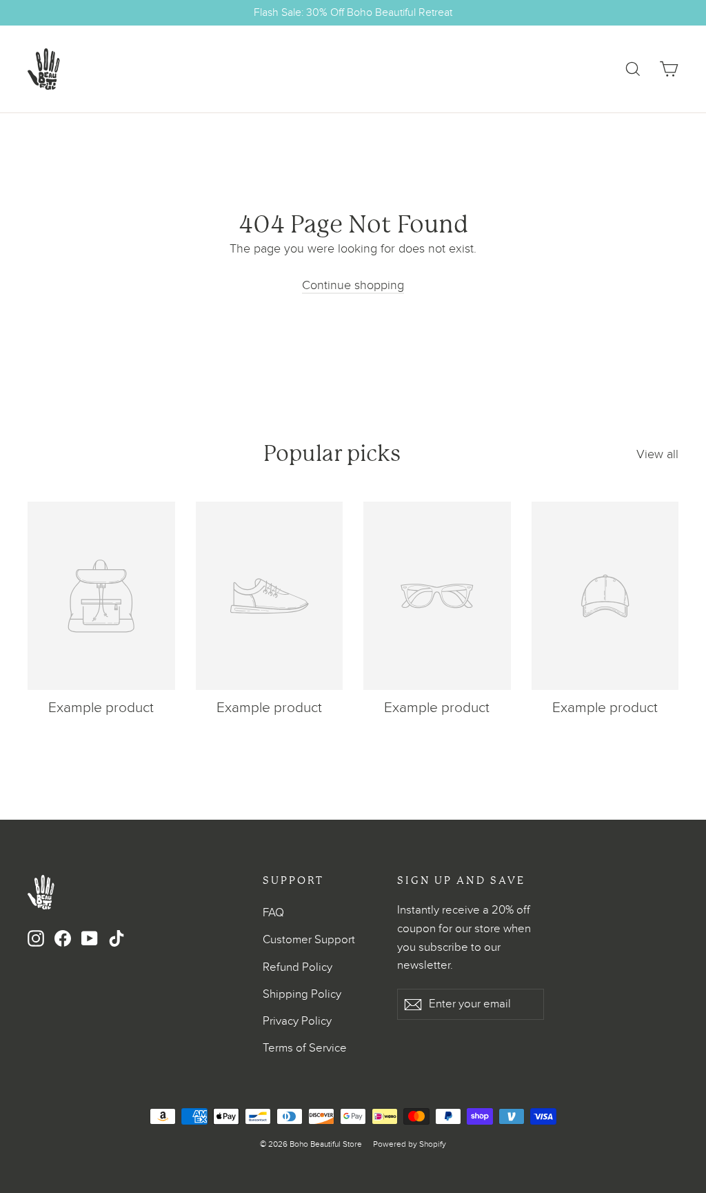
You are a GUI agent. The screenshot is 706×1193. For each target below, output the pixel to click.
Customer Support (309, 940)
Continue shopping (353, 285)
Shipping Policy (302, 994)
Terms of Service (305, 1048)
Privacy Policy (297, 1021)
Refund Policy (297, 967)
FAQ (273, 913)
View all (657, 454)
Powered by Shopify (409, 1144)
